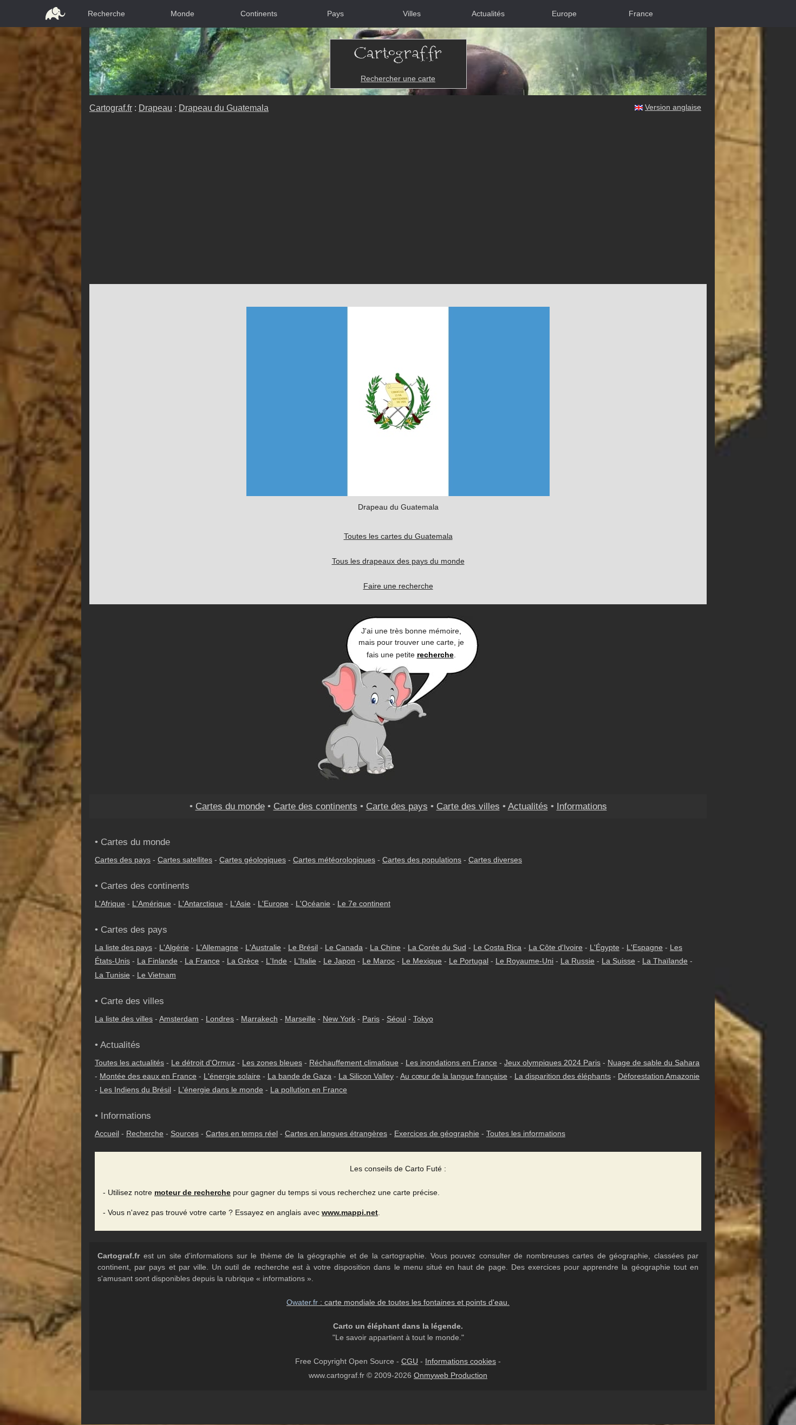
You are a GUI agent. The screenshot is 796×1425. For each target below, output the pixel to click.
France (641, 13)
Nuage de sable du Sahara (654, 1062)
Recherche (106, 13)
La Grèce (243, 960)
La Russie (577, 960)
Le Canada (344, 947)
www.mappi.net (350, 1212)
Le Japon (339, 960)
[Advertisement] (398, 203)
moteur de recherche (192, 1192)
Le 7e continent (363, 903)
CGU (409, 1361)
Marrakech (259, 1018)
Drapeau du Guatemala (224, 108)
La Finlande (157, 960)
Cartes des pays (123, 859)
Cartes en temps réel (242, 1133)
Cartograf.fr (110, 108)
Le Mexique (422, 960)
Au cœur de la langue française (453, 1076)
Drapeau (155, 108)
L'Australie (263, 947)
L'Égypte (604, 947)
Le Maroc (378, 960)
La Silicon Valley (366, 1076)
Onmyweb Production (450, 1375)
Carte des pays (397, 806)
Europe (564, 13)
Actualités (488, 13)
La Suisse (618, 960)
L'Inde (276, 960)
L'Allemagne (217, 947)
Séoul (396, 1018)
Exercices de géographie (436, 1133)
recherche (435, 654)
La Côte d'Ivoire (556, 947)
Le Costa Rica (497, 947)
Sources (185, 1133)
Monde (182, 13)
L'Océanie (313, 903)
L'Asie (240, 903)
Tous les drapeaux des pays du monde (398, 561)
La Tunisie (112, 975)
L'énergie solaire (232, 1076)
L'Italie (305, 960)
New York (339, 1018)
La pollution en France (308, 1089)
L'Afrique (110, 903)
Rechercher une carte (398, 78)
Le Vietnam (156, 975)
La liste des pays (123, 947)
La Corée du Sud (437, 947)
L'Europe (273, 903)
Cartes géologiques (252, 859)
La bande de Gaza (299, 1076)
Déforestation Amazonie (659, 1076)
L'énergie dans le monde (220, 1089)
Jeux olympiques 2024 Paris (552, 1062)
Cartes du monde (230, 806)
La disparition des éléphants (562, 1076)
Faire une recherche (398, 586)
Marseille (300, 1018)
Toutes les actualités (129, 1062)
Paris (371, 1018)
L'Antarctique (200, 903)
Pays (335, 13)
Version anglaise (673, 107)
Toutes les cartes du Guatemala (398, 536)
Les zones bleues (272, 1062)
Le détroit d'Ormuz (203, 1062)
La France (202, 960)
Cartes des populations (421, 859)
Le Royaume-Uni (524, 960)
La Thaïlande (665, 960)
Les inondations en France (451, 1062)
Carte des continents (315, 806)
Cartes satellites (185, 859)
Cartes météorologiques (334, 859)
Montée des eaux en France (148, 1076)
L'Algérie (174, 947)
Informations (582, 806)
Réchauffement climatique (354, 1062)
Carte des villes (468, 806)
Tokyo (423, 1018)
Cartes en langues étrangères (336, 1133)
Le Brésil (303, 947)
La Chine (385, 947)
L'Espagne (645, 947)
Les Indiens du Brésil (135, 1089)
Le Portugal (468, 960)
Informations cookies (460, 1361)
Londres (220, 1018)
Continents (258, 13)
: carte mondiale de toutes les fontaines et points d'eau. (398, 1302)
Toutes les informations (525, 1133)
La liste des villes (124, 1018)
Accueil (107, 1133)
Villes (412, 13)
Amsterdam (179, 1018)
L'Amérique (151, 903)
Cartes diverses (495, 859)
